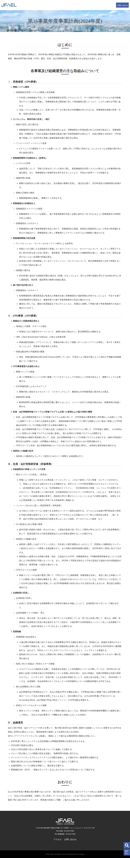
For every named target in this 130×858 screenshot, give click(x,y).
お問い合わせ (122, 5)
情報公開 (22, 30)
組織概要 (15, 30)
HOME (8, 30)
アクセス (58, 839)
